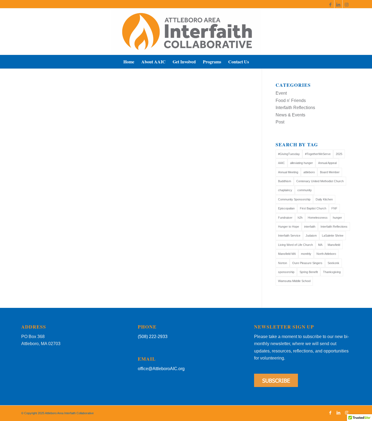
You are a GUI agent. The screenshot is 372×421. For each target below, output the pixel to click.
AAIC (281, 163)
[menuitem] (129, 62)
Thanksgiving (332, 272)
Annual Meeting (288, 172)
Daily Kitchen (324, 199)
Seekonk (333, 263)
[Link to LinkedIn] (338, 4)
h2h (300, 217)
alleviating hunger (301, 163)
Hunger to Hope (288, 226)
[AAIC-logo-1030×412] (186, 31)
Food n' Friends (291, 100)
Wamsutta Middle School (294, 281)
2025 (339, 154)
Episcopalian (286, 208)
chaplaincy (285, 190)
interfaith (309, 226)
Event (281, 93)
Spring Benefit (309, 272)
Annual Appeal (327, 163)
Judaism (311, 235)
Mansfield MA (287, 253)
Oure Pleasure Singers (307, 263)
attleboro (309, 172)
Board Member (330, 172)
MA (320, 244)
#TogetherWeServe (318, 154)
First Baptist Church (313, 208)
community (304, 190)
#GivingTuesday (289, 154)
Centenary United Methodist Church (320, 181)
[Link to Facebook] (330, 4)
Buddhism (284, 181)
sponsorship (286, 272)
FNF (334, 208)
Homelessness (318, 217)
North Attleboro (326, 253)
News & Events (290, 115)
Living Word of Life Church (295, 244)
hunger (337, 217)
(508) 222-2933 (152, 336)
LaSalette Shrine (332, 235)
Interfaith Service (289, 235)
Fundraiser (285, 217)
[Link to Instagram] (347, 4)
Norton (282, 263)
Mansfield (334, 244)
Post (280, 122)
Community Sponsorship (294, 199)
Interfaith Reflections (295, 107)
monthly (306, 253)
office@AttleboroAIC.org (161, 368)
